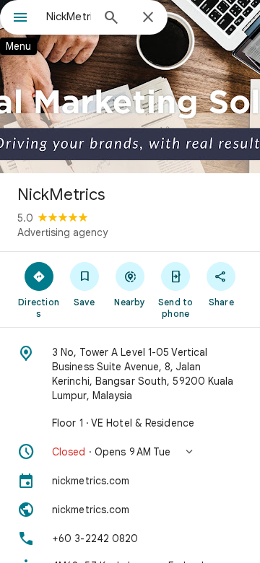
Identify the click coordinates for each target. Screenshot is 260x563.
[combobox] (68, 16)
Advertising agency (62, 232)
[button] (130, 451)
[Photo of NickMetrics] (130, 86)
